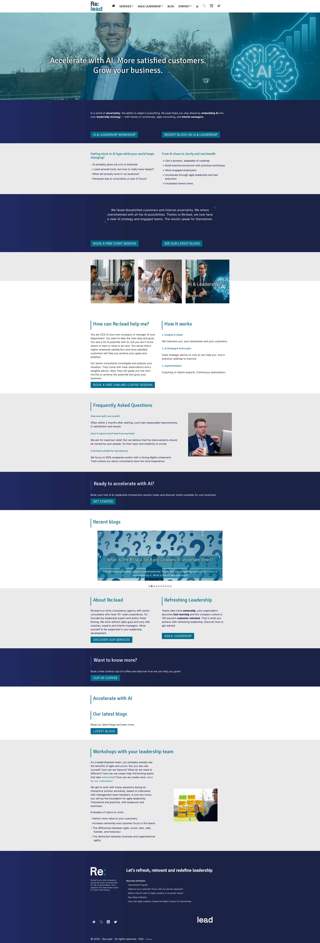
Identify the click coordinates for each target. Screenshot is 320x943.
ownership (108, 777)
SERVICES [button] (125, 6)
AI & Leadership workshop (114, 134)
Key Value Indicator (137, 897)
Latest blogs (104, 731)
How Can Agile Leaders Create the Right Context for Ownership (159, 901)
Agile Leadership (178, 636)
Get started (103, 501)
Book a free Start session (114, 243)
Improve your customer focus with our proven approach (155, 889)
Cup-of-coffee (105, 678)
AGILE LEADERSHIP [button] (149, 6)
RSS (141, 939)
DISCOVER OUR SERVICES (111, 640)
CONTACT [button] (184, 6)
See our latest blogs (182, 243)
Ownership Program (138, 885)
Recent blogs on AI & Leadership (191, 134)
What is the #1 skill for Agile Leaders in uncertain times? (156, 893)
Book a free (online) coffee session (122, 385)
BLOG (171, 6)
